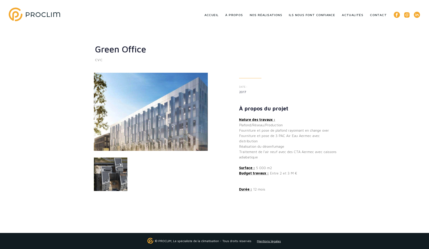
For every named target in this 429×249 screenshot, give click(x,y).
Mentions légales (269, 241)
